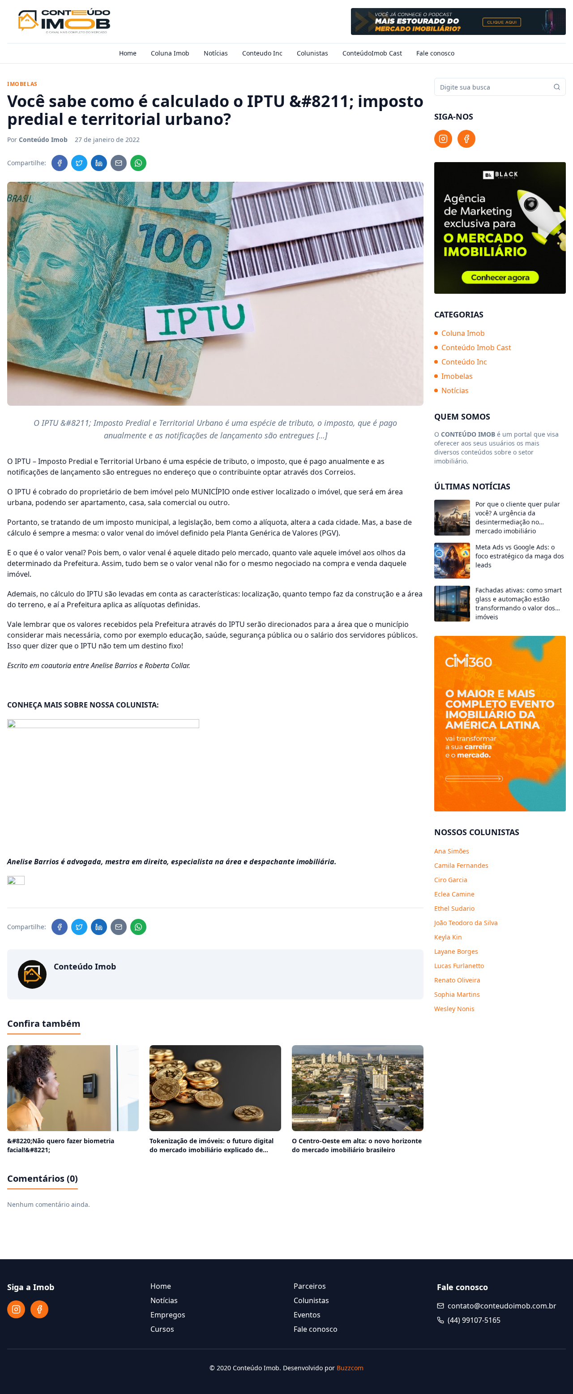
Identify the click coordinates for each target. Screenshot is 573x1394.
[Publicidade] (458, 21)
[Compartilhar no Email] (119, 163)
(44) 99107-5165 (474, 1320)
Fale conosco (435, 53)
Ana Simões (451, 851)
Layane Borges (456, 951)
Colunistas (312, 53)
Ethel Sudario (454, 908)
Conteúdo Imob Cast (476, 347)
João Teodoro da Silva (466, 922)
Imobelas (457, 376)
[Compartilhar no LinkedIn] (99, 163)
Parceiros (310, 1286)
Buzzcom (350, 1368)
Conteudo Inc (262, 53)
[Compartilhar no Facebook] (59, 163)
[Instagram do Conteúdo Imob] (443, 139)
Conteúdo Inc (464, 362)
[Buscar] (556, 86)
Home (128, 53)
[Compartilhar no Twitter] (79, 163)
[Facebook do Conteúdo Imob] (466, 139)
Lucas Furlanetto (459, 965)
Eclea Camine (454, 894)
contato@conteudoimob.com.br (502, 1306)
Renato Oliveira (457, 980)
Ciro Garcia (450, 879)
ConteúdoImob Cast (372, 53)
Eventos (307, 1315)
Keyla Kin (448, 937)
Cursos (162, 1329)
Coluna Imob (170, 53)
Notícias (216, 53)
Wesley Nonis (454, 1008)
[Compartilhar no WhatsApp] (138, 163)
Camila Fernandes (461, 865)
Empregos (167, 1315)
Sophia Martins (457, 994)
